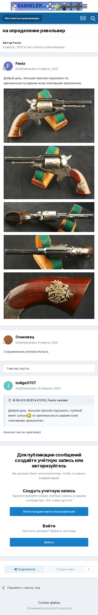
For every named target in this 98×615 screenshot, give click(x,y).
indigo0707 (25, 382)
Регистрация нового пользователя (49, 511)
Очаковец (24, 337)
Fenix (17, 42)
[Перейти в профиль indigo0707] (8, 385)
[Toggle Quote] (10, 400)
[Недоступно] (49, 115)
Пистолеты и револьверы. (46, 47)
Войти (49, 542)
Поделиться (26, 569)
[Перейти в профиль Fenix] (8, 66)
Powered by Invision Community (50, 608)
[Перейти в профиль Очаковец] (8, 339)
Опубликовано (36, 68)
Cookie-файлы (49, 603)
